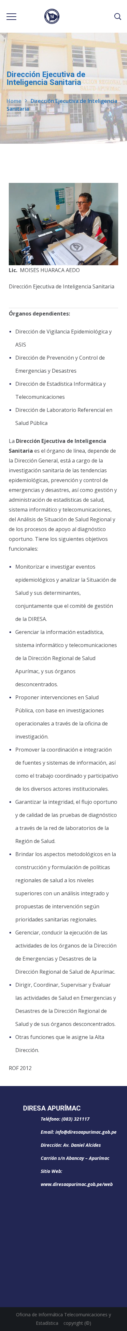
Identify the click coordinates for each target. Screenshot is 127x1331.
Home (14, 101)
